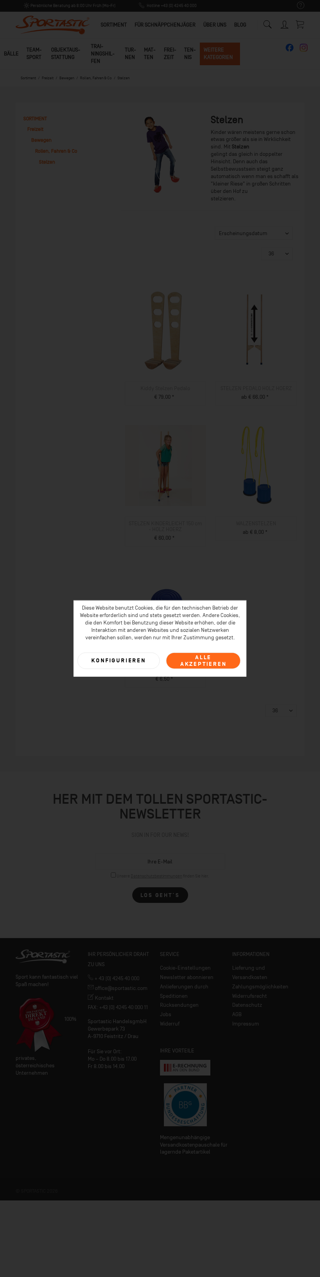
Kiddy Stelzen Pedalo (165, 388)
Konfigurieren (118, 660)
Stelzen (47, 162)
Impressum (245, 1024)
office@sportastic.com (121, 988)
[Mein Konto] (285, 23)
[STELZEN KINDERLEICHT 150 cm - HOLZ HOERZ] (165, 465)
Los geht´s (160, 895)
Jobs (165, 1014)
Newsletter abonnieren (186, 977)
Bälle (11, 54)
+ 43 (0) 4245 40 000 (116, 978)
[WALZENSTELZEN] (256, 465)
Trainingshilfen (103, 53)
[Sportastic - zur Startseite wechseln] (53, 25)
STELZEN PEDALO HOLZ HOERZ (256, 388)
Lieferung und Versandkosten (249, 972)
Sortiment (35, 118)
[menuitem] (296, 6)
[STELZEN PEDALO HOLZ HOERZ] (256, 330)
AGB (237, 1014)
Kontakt (104, 998)
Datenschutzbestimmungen (156, 876)
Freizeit (170, 53)
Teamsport (34, 53)
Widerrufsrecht (249, 996)
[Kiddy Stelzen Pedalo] (165, 330)
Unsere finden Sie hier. (163, 876)
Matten (150, 53)
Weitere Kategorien (218, 53)
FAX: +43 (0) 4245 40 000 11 (118, 1007)
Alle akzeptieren (203, 660)
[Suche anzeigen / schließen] (267, 22)
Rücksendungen (179, 1005)
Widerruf (170, 1024)
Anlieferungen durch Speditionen (184, 991)
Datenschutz (247, 1005)
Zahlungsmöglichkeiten (260, 987)
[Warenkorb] (300, 24)
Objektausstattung (65, 53)
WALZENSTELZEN (256, 523)
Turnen (130, 53)
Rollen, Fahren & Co (56, 151)
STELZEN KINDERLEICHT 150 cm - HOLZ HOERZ (165, 526)
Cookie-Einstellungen (185, 968)
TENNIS (190, 53)
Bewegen (41, 140)
